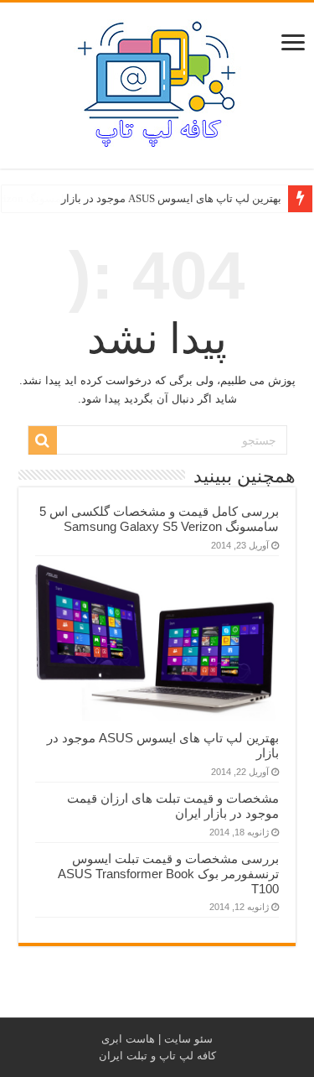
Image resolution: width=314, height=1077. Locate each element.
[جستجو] (42, 440)
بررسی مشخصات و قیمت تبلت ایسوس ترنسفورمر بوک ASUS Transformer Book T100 (168, 873)
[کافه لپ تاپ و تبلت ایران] (157, 82)
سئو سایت (188, 1039)
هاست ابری (128, 1039)
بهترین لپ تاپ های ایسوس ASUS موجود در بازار (171, 198)
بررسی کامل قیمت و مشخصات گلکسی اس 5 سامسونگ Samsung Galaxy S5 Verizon (159, 518)
